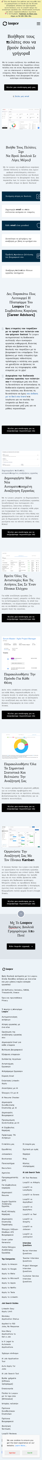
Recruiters (6, 1168)
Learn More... (21, 1445)
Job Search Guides (10, 1303)
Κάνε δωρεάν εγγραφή (19, 946)
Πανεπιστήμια (8, 1163)
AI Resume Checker (10, 1098)
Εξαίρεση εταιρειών (11, 1054)
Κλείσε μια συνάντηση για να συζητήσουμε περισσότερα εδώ (21, 430)
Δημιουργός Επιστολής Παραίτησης (7, 1222)
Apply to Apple (9, 1283)
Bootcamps (7, 1159)
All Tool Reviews (30, 1178)
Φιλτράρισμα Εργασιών (12, 1071)
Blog (25, 1159)
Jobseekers (7, 1154)
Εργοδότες (7, 1149)
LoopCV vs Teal (30, 1214)
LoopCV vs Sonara (31, 1195)
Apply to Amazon (9, 1264)
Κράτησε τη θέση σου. (28, 14)
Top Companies (8, 1259)
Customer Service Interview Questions (31, 1279)
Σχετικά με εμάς (30, 1149)
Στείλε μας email (22, 96)
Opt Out (12, 1453)
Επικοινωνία (7, 1389)
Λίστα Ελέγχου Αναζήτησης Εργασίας (9, 1250)
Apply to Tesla (8, 1292)
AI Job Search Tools (31, 1173)
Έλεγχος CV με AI (10, 1093)
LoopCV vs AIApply (31, 1182)
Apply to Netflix (9, 1288)
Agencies (6, 1173)
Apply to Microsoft (10, 1278)
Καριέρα (26, 1154)
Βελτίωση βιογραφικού (12, 1050)
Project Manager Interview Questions (30, 1268)
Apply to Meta (8, 1274)
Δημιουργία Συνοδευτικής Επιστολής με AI (9, 1105)
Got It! (29, 1453)
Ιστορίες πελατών (10, 1404)
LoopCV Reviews (9, 1434)
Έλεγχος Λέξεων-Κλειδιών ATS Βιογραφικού (10, 1232)
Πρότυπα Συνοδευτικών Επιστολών (8, 1411)
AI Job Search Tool (10, 1374)
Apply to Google (9, 1269)
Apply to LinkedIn (10, 1297)
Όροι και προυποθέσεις (12, 998)
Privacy (5, 1000)
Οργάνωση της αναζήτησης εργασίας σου (12, 1035)
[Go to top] (21, 914)
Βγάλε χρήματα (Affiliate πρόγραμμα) (9, 1381)
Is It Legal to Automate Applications (8, 1344)
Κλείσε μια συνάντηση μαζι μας (21, 87)
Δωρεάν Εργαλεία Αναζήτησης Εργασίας (9, 1204)
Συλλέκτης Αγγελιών (11, 1059)
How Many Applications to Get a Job (9, 1334)
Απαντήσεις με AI (10, 1088)
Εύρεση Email (8, 1076)
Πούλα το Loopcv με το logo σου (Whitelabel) (10, 1396)
